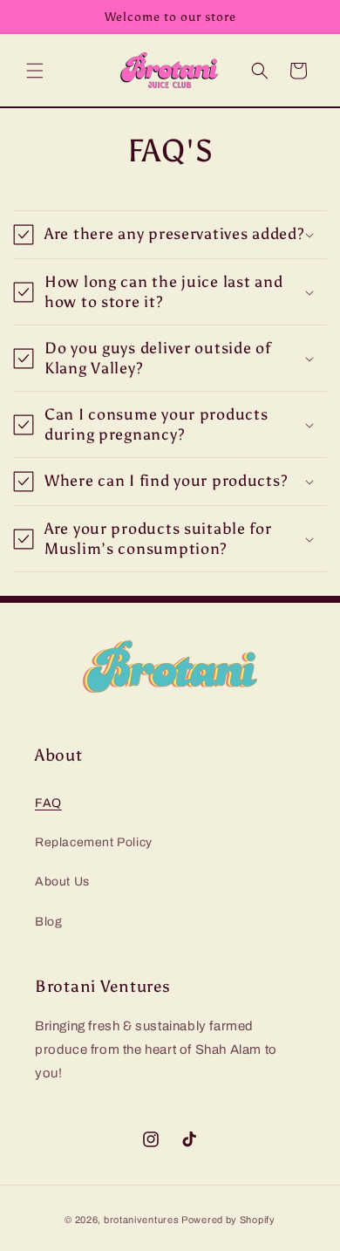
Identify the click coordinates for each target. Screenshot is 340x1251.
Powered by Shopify (228, 1219)
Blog (48, 921)
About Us (62, 881)
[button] (35, 70)
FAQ (48, 803)
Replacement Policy (94, 842)
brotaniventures (142, 1219)
